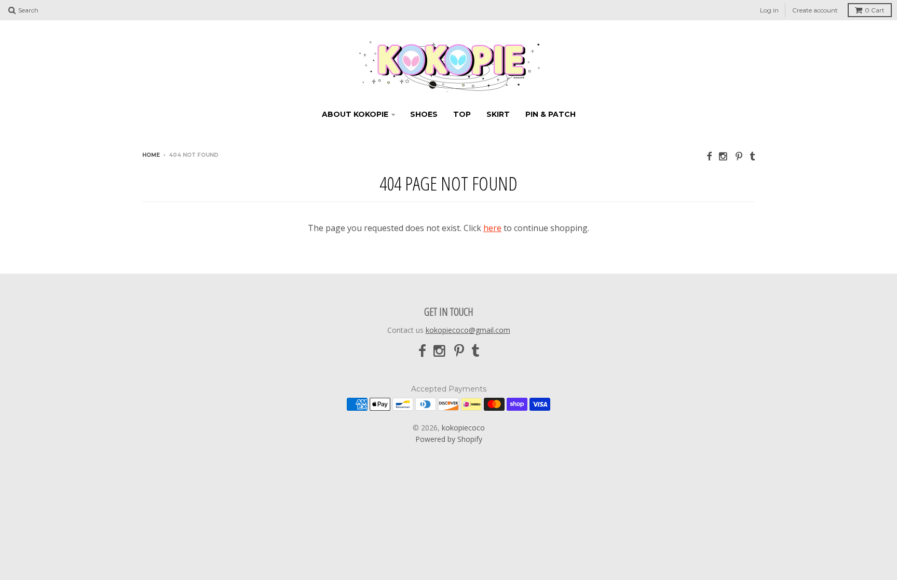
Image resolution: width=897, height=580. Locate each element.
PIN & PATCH (550, 114)
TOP (462, 114)
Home (151, 155)
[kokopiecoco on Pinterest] (739, 156)
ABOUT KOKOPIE (355, 114)
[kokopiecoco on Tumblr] (752, 156)
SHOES (424, 114)
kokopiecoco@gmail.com (468, 330)
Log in (769, 10)
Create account (815, 10)
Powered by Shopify (448, 439)
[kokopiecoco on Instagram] (723, 156)
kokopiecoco (463, 428)
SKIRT (498, 114)
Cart (875, 10)
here (492, 228)
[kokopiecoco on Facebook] (709, 156)
